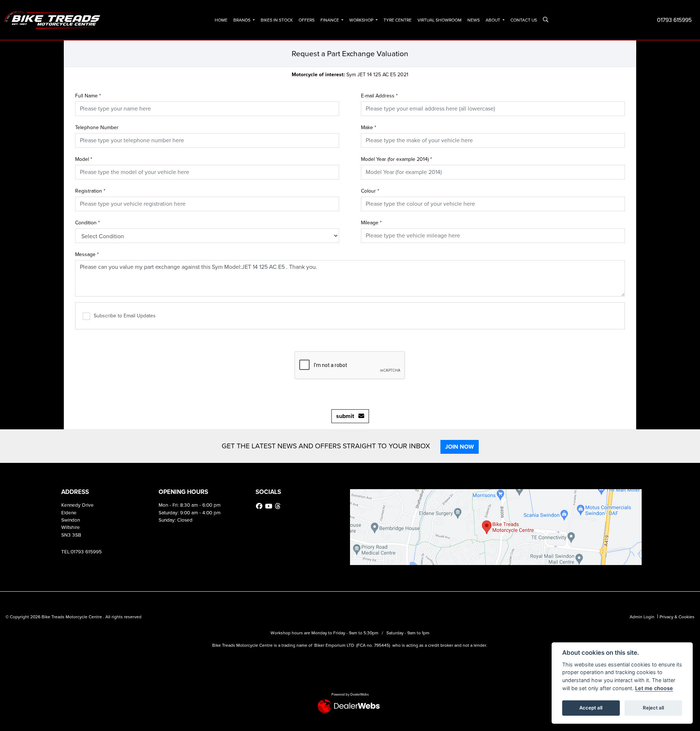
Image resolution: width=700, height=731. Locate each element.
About (493, 20)
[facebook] (260, 506)
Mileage (371, 223)
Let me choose (654, 688)
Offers (307, 20)
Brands (242, 20)
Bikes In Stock (277, 20)
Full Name (88, 96)
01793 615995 (674, 20)
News (473, 20)
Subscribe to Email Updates (125, 316)
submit (347, 416)
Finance (330, 20)
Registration (90, 191)
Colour (370, 191)
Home (221, 20)
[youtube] (270, 506)
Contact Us (523, 20)
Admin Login (642, 617)
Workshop (361, 20)
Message (87, 254)
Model (83, 159)
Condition (87, 223)
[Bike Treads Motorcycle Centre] (53, 19)
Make (368, 127)
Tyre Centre (398, 20)
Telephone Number (96, 127)
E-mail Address (379, 96)
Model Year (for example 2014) (396, 159)
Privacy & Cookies (677, 617)
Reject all (653, 708)
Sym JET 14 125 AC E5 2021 (350, 74)
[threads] (279, 506)
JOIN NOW (459, 446)
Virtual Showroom (439, 20)
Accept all (590, 708)
